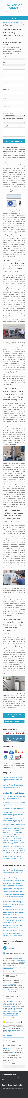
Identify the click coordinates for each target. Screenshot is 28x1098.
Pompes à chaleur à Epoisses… (14, 721)
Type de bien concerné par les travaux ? (14, 119)
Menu (15, 18)
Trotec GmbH (10, 1022)
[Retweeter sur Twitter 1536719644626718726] (6, 1017)
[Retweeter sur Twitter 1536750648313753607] (6, 971)
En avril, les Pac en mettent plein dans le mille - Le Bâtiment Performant (13, 829)
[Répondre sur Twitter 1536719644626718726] (4, 1017)
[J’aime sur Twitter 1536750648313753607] (9, 971)
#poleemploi (10, 1001)
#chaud (11, 1032)
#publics (19, 1008)
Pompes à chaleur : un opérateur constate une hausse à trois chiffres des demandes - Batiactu (14, 804)
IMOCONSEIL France (12, 953)
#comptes (5, 1003)
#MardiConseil (7, 1049)
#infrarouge (15, 1030)
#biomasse (6, 985)
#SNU (11, 1010)
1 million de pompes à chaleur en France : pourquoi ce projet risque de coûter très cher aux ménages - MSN (14, 814)
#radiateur (20, 1030)
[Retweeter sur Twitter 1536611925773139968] (6, 1063)
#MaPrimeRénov (17, 958)
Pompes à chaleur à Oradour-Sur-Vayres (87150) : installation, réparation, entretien (13, 884)
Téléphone (6, 89)
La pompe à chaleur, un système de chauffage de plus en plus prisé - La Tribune (12, 858)
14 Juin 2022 (21, 953)
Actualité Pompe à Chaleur (14, 793)
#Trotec (9, 1030)
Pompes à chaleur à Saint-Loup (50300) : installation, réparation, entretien (13, 926)
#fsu (15, 1010)
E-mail (5, 82)
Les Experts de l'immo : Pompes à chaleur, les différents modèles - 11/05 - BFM (14, 825)
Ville (4, 99)
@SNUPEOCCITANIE (9, 1011)
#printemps (15, 1054)
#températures (14, 1052)
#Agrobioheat (6, 982)
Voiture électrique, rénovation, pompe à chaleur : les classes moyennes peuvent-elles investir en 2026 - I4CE (13, 834)
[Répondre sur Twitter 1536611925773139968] (4, 1063)
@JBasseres (6, 1010)
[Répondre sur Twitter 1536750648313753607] (4, 971)
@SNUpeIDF (18, 1011)
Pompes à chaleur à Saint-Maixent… (14, 715)
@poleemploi (12, 1003)
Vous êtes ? (6, 62)
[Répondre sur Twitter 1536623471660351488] (4, 1041)
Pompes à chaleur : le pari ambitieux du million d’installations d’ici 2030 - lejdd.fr (13, 809)
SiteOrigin (13, 1095)
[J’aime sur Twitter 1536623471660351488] (9, 1041)
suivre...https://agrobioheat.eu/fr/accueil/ (13, 989)
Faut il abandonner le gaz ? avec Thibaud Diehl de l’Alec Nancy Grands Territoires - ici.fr (14, 852)
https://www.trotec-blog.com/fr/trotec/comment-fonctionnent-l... (13, 1036)
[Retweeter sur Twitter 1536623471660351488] (6, 1041)
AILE (7, 976)
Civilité (4, 56)
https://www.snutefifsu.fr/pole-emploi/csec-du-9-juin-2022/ (10, 1014)
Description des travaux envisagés (13, 126)
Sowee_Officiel (10, 1046)
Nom (4, 68)
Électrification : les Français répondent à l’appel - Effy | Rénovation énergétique (13, 847)
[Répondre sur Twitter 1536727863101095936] (4, 991)
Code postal (6, 106)
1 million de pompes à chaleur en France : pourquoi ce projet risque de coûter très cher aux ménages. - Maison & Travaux (14, 820)
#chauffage (22, 962)
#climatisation (13, 1006)
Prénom (5, 75)
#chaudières (21, 960)
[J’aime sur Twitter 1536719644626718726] (9, 1017)
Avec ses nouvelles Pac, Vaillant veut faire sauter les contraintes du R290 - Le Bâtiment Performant (14, 798)
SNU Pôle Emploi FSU (12, 996)
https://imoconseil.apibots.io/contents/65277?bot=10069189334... (15, 968)
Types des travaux (8, 113)
